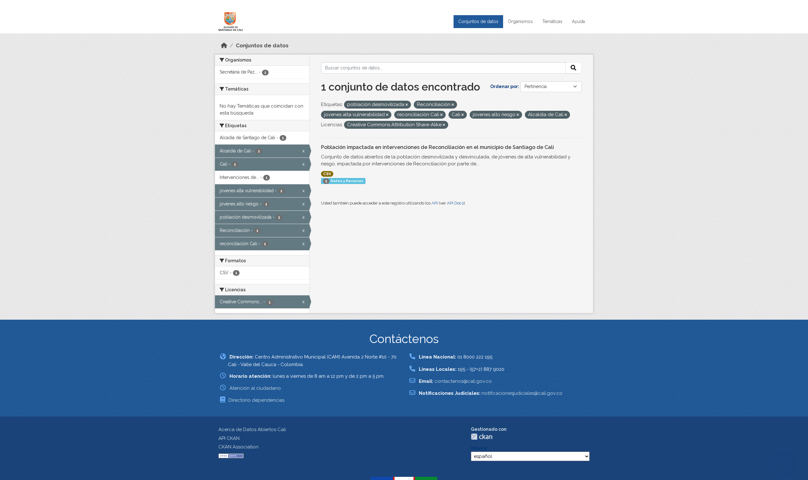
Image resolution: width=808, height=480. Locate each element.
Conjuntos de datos (478, 21)
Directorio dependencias (256, 400)
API (434, 203)
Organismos (520, 21)
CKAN (481, 436)
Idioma (479, 448)
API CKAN (229, 438)
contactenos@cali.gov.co (463, 381)
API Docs (455, 203)
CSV (327, 174)
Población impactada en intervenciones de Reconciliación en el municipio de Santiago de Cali (437, 147)
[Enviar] (573, 68)
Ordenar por (504, 86)
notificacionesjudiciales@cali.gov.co (522, 393)
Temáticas (552, 21)
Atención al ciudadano (255, 388)
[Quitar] (407, 105)
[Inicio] (224, 45)
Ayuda (578, 21)
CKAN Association (238, 447)
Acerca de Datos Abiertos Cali (252, 429)
